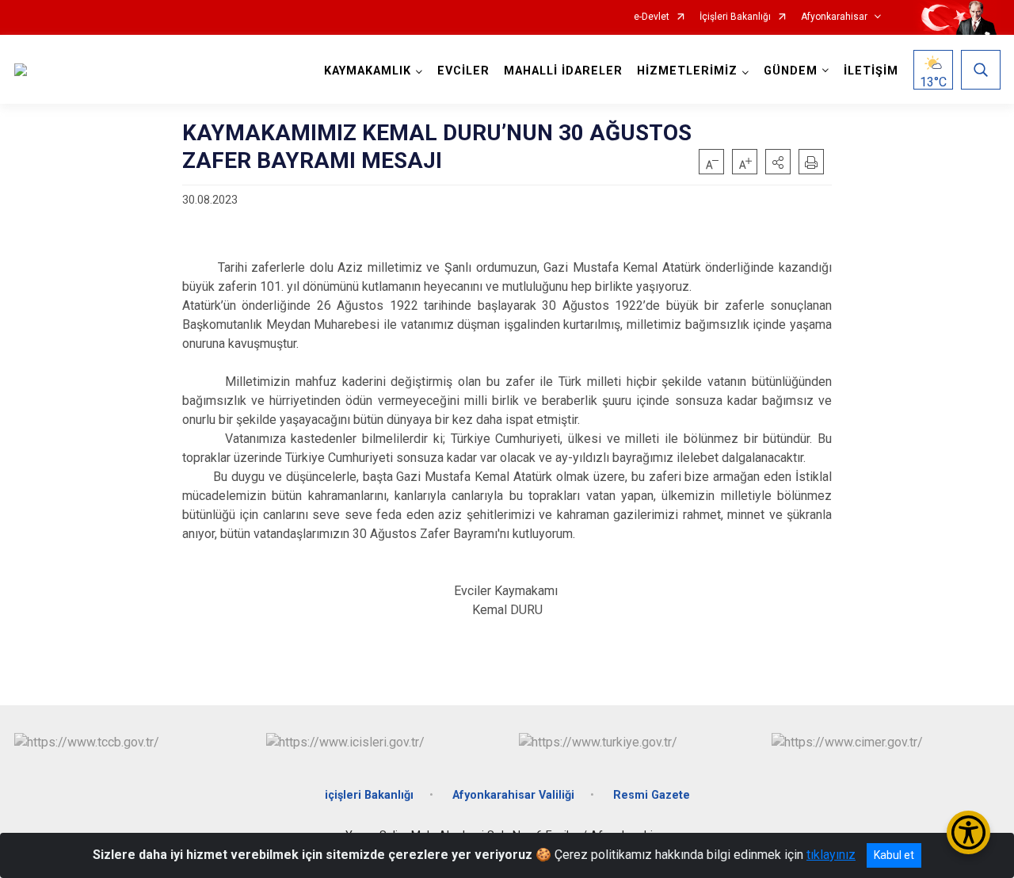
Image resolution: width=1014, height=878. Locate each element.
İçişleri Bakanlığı (735, 17)
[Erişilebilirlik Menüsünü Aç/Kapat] (968, 832)
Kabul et (894, 855)
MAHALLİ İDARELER (563, 71)
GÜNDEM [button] (791, 71)
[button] (778, 161)
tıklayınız (831, 854)
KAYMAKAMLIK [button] (367, 71)
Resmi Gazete (651, 795)
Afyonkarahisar (834, 17)
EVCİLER (463, 71)
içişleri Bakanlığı (369, 795)
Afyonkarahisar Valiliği (513, 795)
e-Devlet (651, 17)
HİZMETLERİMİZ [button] (687, 71)
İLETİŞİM (871, 71)
